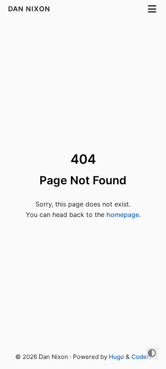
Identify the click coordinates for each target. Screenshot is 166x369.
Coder (140, 357)
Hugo (116, 357)
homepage (122, 215)
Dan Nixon (30, 9)
